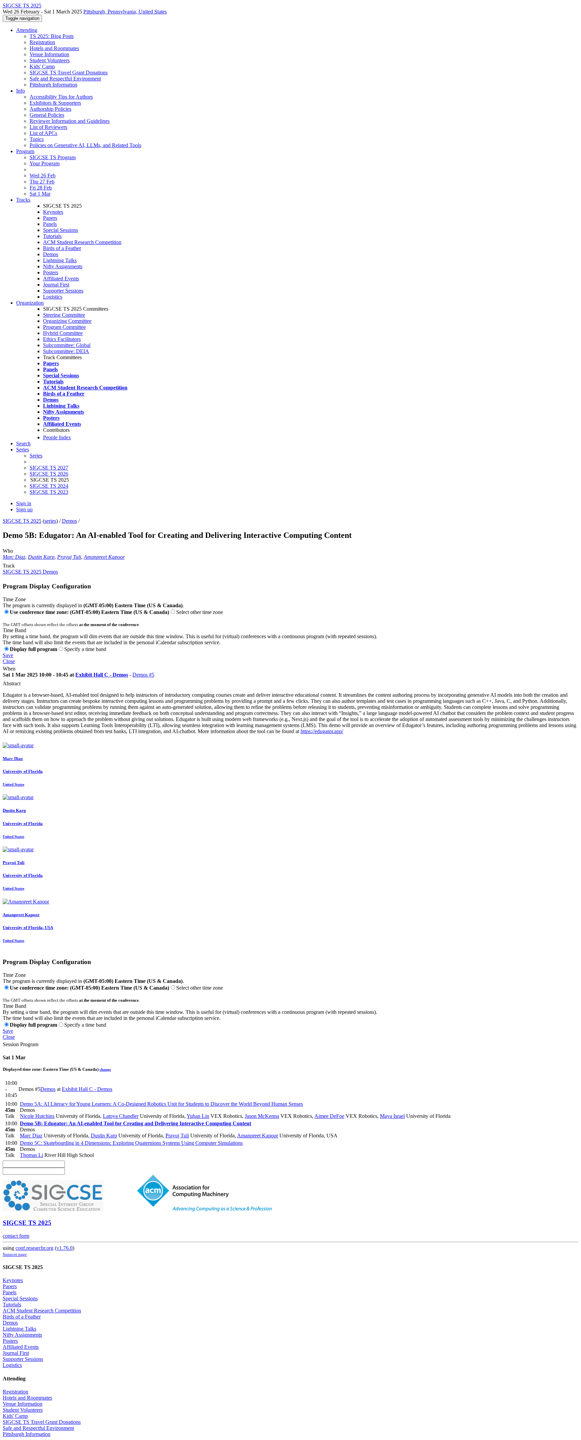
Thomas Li (31, 1155)
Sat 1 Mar (40, 194)
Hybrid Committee (63, 333)
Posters (50, 272)
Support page (15, 1254)
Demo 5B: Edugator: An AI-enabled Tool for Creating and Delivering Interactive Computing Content (135, 1123)
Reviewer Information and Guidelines (70, 121)
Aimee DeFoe (329, 1116)
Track (9, 566)
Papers (50, 218)
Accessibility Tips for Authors (61, 97)
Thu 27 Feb (42, 181)
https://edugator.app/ (322, 731)
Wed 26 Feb (42, 175)
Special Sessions (60, 230)
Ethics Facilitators (62, 339)
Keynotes (53, 212)
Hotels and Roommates (54, 48)
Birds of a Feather (62, 248)
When (9, 669)
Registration (42, 42)
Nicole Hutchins (37, 1116)
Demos (50, 254)
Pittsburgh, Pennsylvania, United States (125, 11)
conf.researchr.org (34, 1248)
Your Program (45, 163)
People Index (57, 437)
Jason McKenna (262, 1116)
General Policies (47, 115)
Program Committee (64, 327)
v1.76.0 (64, 1248)
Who (8, 551)
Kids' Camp (42, 66)
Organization (30, 303)
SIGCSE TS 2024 (49, 486)
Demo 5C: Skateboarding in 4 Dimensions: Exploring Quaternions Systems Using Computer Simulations (131, 1143)
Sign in (23, 503)
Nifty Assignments (62, 266)
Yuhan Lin (198, 1116)
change (105, 1069)
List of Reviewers (48, 127)
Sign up (24, 509)
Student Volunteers (50, 60)
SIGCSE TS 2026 (49, 474)
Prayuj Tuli (69, 557)
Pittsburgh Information (53, 85)
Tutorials (52, 236)
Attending (26, 30)
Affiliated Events (61, 278)
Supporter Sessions (63, 291)
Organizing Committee (67, 321)
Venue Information (49, 54)
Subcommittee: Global (66, 345)
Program (25, 151)
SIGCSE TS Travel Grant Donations (69, 72)
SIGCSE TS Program (53, 157)
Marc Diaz (14, 557)
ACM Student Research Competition (82, 242)
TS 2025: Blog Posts (52, 36)
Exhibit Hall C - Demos (101, 675)
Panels (50, 224)
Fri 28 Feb (41, 188)
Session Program (20, 1044)
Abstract (12, 683)
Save (8, 655)
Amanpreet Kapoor (104, 557)
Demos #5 (143, 675)
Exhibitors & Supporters (55, 103)
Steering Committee (64, 315)
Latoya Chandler (121, 1116)
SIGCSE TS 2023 (49, 492)
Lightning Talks (60, 260)
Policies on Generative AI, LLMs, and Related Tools (85, 145)
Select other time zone (199, 612)
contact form (16, 1236)
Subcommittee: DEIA (66, 351)
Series (36, 455)
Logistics (52, 297)
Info (20, 91)
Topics (37, 139)
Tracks (23, 200)
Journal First (56, 284)
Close (9, 661)
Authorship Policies (50, 109)
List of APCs (43, 133)
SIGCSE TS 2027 (49, 468)
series (50, 521)
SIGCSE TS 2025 (22, 521)
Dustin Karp (41, 557)
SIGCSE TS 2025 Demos (30, 572)
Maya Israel (392, 1116)
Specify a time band (85, 649)
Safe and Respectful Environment (65, 78)
